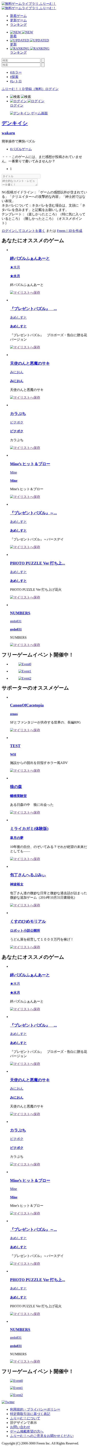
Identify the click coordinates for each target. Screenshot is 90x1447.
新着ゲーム (18, 16)
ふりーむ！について (25, 1418)
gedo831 (16, 621)
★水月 (15, 267)
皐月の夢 (16, 838)
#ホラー (16, 72)
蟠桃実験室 (18, 796)
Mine (13, 472)
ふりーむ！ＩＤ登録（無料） (23, 89)
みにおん (16, 372)
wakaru (8, 133)
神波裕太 (16, 884)
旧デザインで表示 (23, 1422)
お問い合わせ (20, 1427)
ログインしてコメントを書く (23, 231)
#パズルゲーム (21, 149)
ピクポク (16, 422)
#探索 (14, 77)
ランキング (18, 24)
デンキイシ (15, 123)
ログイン (52, 89)
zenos (14, 714)
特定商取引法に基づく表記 (30, 1414)
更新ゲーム (18, 20)
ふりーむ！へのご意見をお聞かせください (42, 1436)
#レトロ (16, 81)
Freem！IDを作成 (69, 231)
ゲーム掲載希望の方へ (27, 1431)
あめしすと (18, 317)
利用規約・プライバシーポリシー (35, 1409)
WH (13, 754)
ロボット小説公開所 (25, 930)
